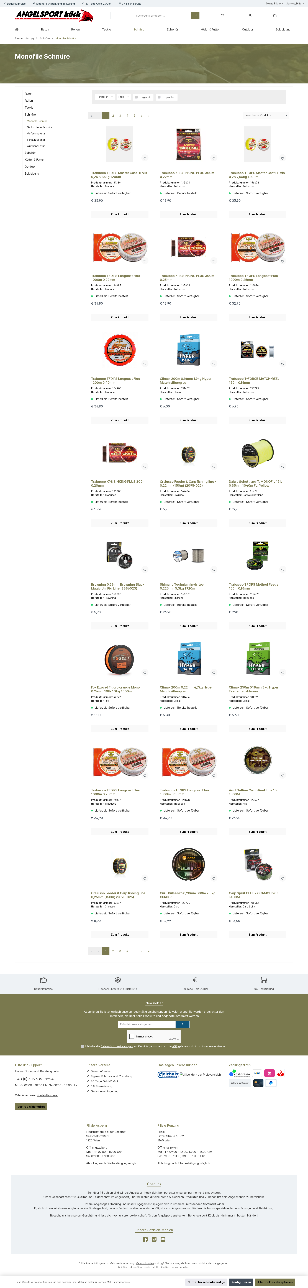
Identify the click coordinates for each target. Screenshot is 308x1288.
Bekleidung (32, 173)
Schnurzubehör (36, 139)
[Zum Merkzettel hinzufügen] (144, 157)
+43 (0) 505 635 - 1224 (34, 1079)
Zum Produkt (120, 214)
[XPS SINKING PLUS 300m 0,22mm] (188, 144)
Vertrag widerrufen (31, 1106)
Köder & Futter (34, 159)
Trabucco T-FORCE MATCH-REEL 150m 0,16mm (254, 380)
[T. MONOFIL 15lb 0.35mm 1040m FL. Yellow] (257, 453)
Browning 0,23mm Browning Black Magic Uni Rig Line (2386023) (117, 586)
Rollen (29, 100)
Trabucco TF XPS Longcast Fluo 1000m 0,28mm (115, 792)
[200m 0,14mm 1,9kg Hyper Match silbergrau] (188, 350)
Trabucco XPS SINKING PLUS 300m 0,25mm (187, 278)
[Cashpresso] (239, 1073)
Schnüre (30, 114)
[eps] (269, 1073)
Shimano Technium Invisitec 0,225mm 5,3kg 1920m (182, 586)
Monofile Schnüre (37, 121)
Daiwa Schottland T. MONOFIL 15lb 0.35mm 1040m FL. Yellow (255, 483)
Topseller (168, 97)
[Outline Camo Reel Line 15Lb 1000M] (257, 761)
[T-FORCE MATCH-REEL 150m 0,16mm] (257, 350)
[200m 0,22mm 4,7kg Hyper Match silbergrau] (188, 659)
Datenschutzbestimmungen (117, 1046)
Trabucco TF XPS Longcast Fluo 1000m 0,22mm (115, 278)
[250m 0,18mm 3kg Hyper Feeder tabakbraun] (257, 659)
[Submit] (182, 1025)
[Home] (18, 29)
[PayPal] (271, 1083)
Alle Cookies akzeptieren (275, 1282)
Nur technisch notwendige (206, 1282)
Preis (122, 96)
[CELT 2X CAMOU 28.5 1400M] (257, 864)
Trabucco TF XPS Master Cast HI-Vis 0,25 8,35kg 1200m (119, 175)
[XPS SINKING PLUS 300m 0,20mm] (119, 453)
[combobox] (150, 15)
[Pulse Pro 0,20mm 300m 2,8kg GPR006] (188, 864)
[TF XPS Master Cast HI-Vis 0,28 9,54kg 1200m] (257, 144)
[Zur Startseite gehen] (54, 15)
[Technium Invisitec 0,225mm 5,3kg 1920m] (188, 556)
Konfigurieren (241, 1282)
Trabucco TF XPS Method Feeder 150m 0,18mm (254, 586)
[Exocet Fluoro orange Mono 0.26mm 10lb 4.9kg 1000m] (119, 659)
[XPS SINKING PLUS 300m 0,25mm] (188, 247)
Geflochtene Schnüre (39, 127)
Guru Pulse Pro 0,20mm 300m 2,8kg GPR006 (187, 895)
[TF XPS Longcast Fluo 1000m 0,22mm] (119, 247)
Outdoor (30, 166)
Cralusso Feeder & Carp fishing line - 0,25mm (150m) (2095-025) (119, 895)
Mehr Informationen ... (118, 1282)
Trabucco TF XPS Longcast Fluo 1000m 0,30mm (184, 792)
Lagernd (145, 97)
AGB (175, 1046)
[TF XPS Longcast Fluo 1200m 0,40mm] (119, 350)
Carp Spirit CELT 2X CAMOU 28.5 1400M (254, 895)
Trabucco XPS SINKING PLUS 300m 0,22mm (187, 175)
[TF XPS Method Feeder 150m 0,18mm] (257, 556)
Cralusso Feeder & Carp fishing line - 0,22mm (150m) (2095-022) (188, 483)
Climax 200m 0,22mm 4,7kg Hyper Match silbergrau (186, 689)
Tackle (29, 107)
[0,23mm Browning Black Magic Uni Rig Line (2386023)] (119, 556)
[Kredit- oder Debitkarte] (258, 1083)
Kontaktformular (47, 1095)
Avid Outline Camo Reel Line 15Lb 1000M (254, 792)
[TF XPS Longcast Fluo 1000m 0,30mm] (188, 761)
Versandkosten (145, 1263)
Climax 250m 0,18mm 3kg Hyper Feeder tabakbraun (253, 689)
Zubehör (30, 152)
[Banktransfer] (257, 1073)
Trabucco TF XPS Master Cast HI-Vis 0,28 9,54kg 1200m (257, 175)
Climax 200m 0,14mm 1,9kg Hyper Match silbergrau (186, 380)
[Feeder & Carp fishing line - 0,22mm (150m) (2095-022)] (188, 453)
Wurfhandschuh (36, 145)
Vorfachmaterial (36, 133)
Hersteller (103, 96)
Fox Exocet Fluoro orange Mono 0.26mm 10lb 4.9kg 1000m (115, 689)
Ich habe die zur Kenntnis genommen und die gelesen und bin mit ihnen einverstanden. (156, 1046)
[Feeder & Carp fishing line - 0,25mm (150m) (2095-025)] (119, 864)
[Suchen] (195, 15)
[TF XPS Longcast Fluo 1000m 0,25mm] (257, 247)
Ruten (28, 93)
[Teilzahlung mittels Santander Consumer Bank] (281, 1073)
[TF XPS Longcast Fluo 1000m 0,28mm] (119, 761)
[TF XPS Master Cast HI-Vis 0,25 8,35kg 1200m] (119, 144)
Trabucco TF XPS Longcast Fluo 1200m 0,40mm (115, 380)
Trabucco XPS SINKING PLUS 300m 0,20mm (118, 483)
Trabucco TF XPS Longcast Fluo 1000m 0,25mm (253, 278)
